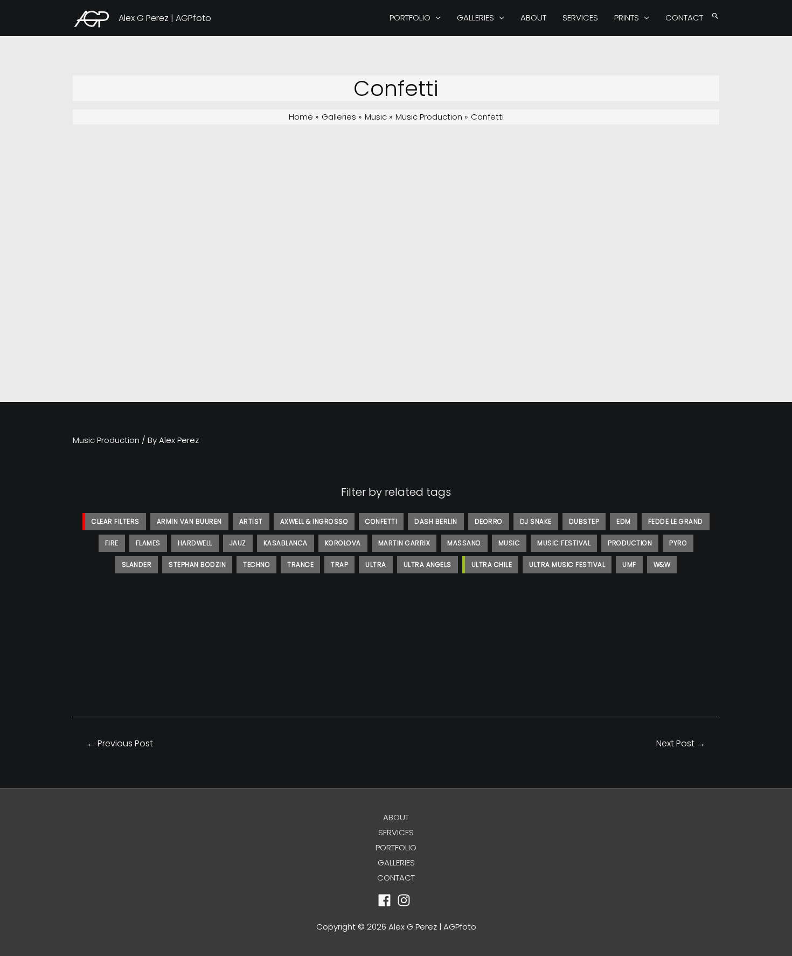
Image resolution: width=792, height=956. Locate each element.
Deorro (489, 521)
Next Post (680, 743)
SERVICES (580, 17)
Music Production (106, 440)
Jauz (238, 543)
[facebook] (386, 900)
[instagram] (406, 900)
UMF (629, 564)
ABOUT (533, 17)
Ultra (375, 564)
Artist (251, 521)
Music (509, 543)
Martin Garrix (404, 543)
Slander (137, 564)
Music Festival (563, 543)
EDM (623, 521)
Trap (339, 564)
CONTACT (684, 17)
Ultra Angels (427, 564)
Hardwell (195, 543)
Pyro (678, 543)
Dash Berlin (435, 521)
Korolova (343, 543)
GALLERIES (475, 17)
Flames (148, 543)
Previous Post (120, 743)
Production (630, 543)
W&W (662, 564)
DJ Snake (536, 521)
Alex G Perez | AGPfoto (165, 18)
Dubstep (584, 521)
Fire (112, 543)
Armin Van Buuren (189, 521)
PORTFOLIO (410, 17)
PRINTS (626, 17)
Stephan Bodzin (197, 564)
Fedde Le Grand (675, 521)
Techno (256, 564)
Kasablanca (285, 543)
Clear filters (116, 521)
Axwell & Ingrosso (314, 521)
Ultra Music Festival (567, 564)
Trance (300, 564)
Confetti (381, 521)
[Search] (715, 16)
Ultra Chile (491, 564)
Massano (464, 543)
